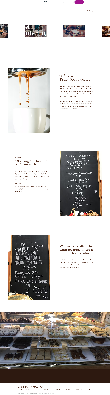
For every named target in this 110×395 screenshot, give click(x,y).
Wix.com (52, 393)
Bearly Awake (29, 387)
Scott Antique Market (85, 101)
